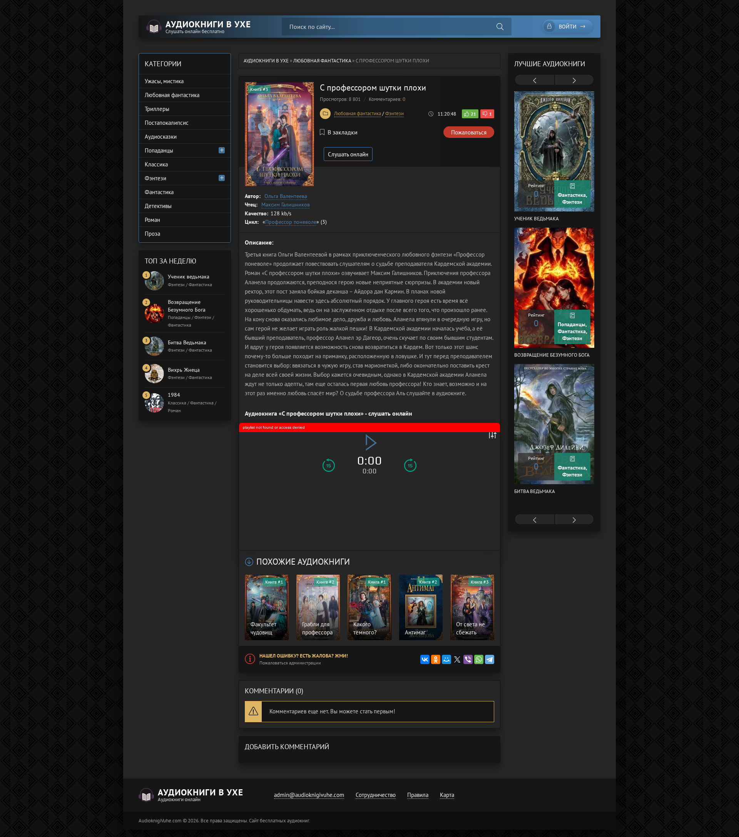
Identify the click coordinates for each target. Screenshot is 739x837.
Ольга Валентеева (285, 196)
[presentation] (534, 80)
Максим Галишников (285, 204)
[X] (457, 659)
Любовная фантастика (357, 113)
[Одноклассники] (435, 659)
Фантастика (159, 192)
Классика (156, 164)
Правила (417, 794)
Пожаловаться (469, 132)
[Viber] (468, 659)
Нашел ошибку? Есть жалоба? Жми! (303, 655)
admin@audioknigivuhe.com (309, 794)
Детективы (158, 206)
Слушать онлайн (348, 154)
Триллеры (157, 108)
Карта (447, 794)
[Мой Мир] (446, 659)
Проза (152, 233)
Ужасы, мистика (164, 81)
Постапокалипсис (167, 122)
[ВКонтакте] (425, 659)
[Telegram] (489, 659)
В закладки (343, 132)
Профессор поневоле (290, 221)
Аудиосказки (161, 136)
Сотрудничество (376, 794)
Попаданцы (159, 150)
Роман (152, 219)
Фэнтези (394, 113)
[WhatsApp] (478, 659)
